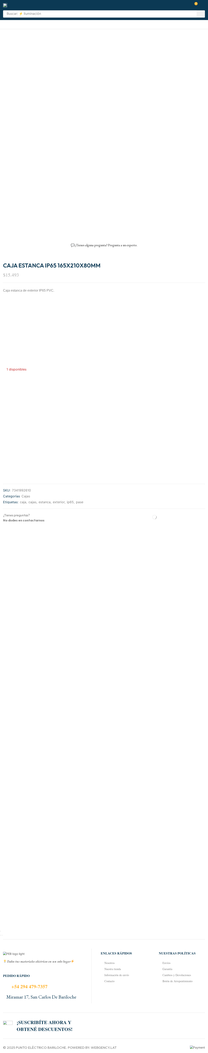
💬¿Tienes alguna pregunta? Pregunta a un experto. (104, 245)
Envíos (166, 963)
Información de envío (116, 975)
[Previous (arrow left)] (0, 935)
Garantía (167, 969)
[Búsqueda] (201, 14)
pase (79, 502)
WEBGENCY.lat (104, 1047)
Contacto (109, 981)
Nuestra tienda (112, 969)
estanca (45, 502)
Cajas (26, 496)
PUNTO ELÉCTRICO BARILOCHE (41, 1047)
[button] (195, 5)
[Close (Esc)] (0, 931)
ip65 (70, 502)
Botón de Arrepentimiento (177, 981)
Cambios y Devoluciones (176, 975)
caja (23, 502)
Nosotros (109, 963)
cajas (32, 502)
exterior (59, 502)
